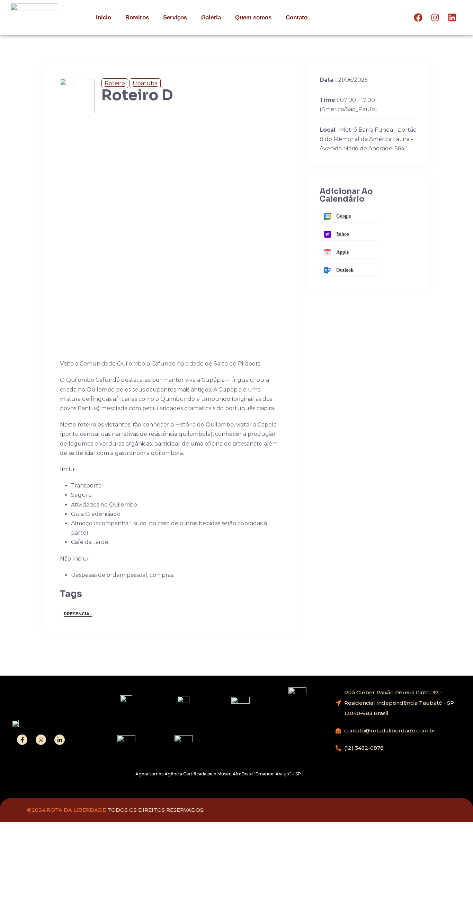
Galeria (211, 17)
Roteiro (115, 83)
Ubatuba (145, 83)
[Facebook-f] (22, 740)
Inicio (103, 17)
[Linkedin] (452, 17)
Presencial (78, 613)
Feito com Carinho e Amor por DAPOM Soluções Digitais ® (352, 811)
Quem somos (253, 17)
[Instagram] (435, 17)
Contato (296, 17)
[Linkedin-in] (59, 740)
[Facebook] (418, 17)
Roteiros (137, 17)
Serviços (175, 17)
